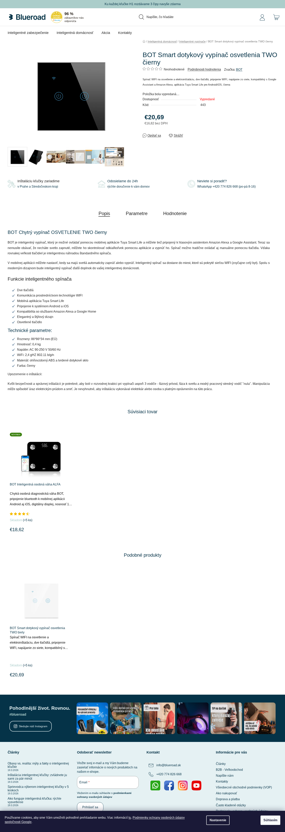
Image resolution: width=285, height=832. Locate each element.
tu (129, 817)
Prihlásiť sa (90, 807)
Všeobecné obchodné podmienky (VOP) (244, 787)
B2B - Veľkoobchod (229, 769)
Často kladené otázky (231, 805)
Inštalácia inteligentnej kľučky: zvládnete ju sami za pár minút (37, 776)
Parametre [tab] (136, 213)
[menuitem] (28, 32)
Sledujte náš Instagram (33, 726)
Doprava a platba (228, 799)
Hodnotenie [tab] (175, 213)
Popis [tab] (104, 213)
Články (221, 763)
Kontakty (222, 781)
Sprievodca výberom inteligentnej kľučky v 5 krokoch (38, 788)
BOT (239, 69)
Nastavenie (218, 820)
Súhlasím (270, 820)
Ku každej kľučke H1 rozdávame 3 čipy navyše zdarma (143, 4)
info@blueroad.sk (168, 765)
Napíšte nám (224, 775)
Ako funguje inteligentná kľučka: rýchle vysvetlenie (34, 800)
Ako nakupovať (226, 793)
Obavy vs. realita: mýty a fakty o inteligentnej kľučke (38, 765)
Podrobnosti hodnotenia (204, 69)
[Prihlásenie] (262, 17)
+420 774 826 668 (169, 774)
